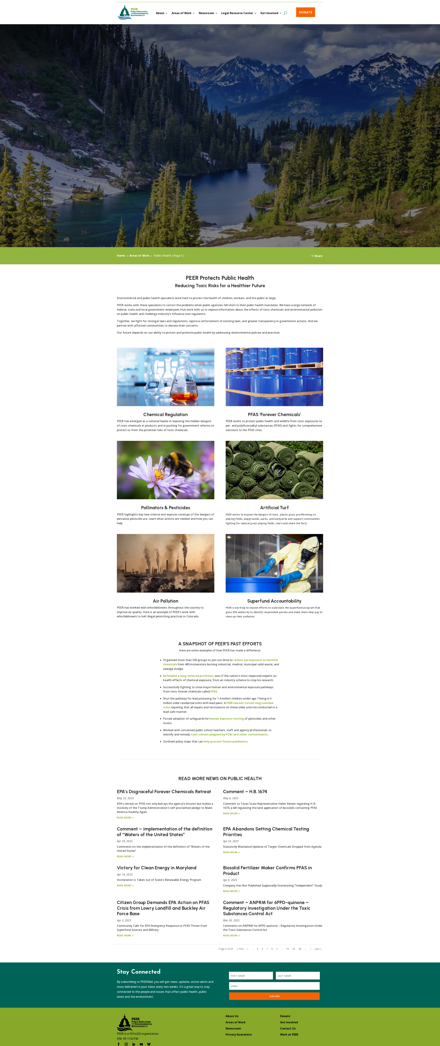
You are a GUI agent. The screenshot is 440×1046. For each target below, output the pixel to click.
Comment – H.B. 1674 (245, 791)
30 (300, 948)
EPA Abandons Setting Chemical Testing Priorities (266, 831)
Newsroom (206, 13)
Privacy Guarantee (239, 1034)
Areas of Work (182, 13)
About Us (232, 1016)
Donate (305, 12)
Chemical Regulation (165, 414)
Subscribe (274, 996)
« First (240, 948)
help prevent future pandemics (226, 741)
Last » (318, 948)
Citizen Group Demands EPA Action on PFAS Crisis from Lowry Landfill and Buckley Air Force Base (163, 908)
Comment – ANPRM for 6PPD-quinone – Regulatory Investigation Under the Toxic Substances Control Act (266, 908)
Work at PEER (289, 1034)
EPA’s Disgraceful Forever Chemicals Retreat (164, 791)
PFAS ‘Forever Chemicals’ (274, 414)
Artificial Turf (274, 507)
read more (124, 817)
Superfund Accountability (274, 601)
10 (287, 948)
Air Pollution (165, 601)
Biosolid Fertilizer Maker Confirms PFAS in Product (267, 870)
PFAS (214, 691)
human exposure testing (226, 718)
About (160, 13)
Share (318, 256)
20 (293, 948)
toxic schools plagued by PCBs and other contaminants (229, 734)
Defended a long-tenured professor (188, 676)
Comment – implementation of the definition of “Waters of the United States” (164, 831)
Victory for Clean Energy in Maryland (156, 868)
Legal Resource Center (237, 13)
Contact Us (288, 1028)
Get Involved (269, 13)
